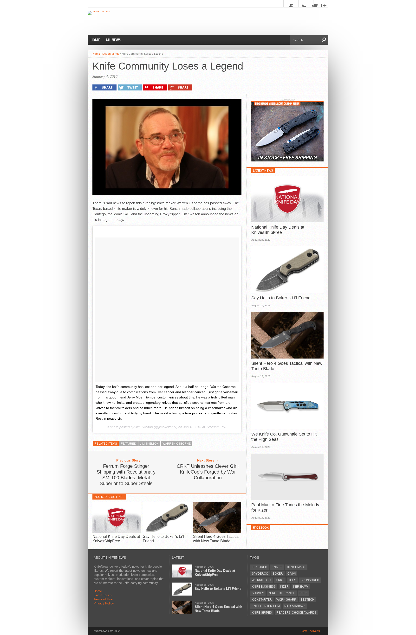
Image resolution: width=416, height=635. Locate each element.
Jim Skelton (149, 443)
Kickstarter (262, 599)
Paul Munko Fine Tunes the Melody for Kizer (285, 507)
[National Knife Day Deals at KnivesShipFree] (116, 532)
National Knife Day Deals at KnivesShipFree (277, 230)
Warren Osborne (176, 443)
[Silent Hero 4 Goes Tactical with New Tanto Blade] (217, 532)
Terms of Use (103, 599)
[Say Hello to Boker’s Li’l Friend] (167, 532)
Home (95, 40)
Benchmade (296, 567)
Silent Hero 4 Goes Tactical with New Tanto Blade (286, 366)
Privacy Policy (104, 603)
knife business (264, 586)
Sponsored (310, 580)
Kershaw (300, 586)
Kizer (284, 586)
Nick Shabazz (294, 606)
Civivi (291, 573)
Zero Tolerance (281, 593)
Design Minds (110, 53)
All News (113, 40)
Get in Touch (102, 595)
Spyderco (260, 573)
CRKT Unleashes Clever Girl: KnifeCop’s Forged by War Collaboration (208, 471)
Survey (258, 593)
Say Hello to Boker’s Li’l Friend (281, 297)
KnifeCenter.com (266, 606)
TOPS (292, 580)
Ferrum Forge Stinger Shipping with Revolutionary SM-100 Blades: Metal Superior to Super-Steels (126, 474)
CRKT (280, 580)
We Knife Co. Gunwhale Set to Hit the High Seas (284, 437)
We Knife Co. (261, 580)
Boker (278, 573)
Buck (303, 593)
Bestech (307, 599)
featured (128, 443)
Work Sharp (286, 599)
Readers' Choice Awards (296, 612)
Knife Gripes (262, 612)
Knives (277, 567)
